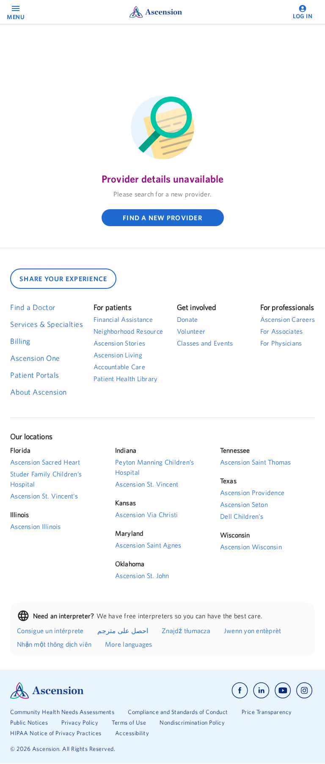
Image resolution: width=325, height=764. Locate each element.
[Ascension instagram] (304, 690)
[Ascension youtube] (283, 690)
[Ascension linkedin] (261, 690)
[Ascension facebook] (239, 690)
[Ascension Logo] (86, 690)
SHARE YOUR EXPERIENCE (63, 278)
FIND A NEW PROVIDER (162, 217)
